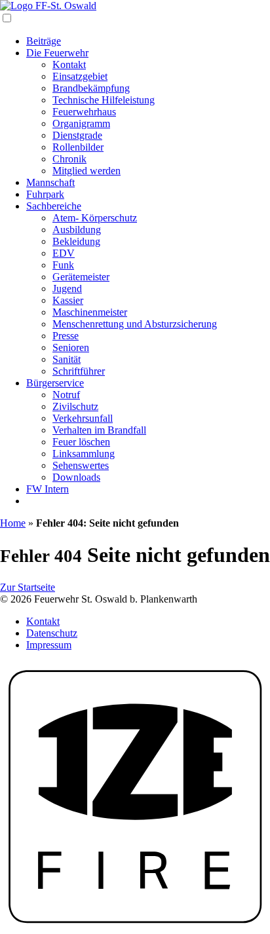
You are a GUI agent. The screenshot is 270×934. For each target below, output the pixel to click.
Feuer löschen (81, 441)
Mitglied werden (86, 170)
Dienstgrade (77, 135)
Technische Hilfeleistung (103, 99)
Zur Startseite (27, 587)
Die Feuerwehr (57, 52)
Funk (63, 265)
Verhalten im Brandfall (99, 430)
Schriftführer (78, 371)
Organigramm (81, 123)
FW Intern (47, 489)
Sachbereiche (53, 206)
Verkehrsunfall (82, 418)
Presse (65, 335)
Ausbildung (76, 229)
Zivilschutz (75, 406)
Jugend (67, 288)
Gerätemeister (80, 276)
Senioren (70, 347)
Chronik (69, 158)
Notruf (66, 394)
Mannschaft (50, 182)
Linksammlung (83, 453)
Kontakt (69, 64)
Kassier (67, 300)
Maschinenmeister (89, 312)
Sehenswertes (80, 465)
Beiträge (43, 41)
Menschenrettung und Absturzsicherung (134, 323)
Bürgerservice (55, 382)
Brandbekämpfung (91, 88)
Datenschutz (51, 633)
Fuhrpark (45, 194)
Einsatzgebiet (79, 76)
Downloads (76, 477)
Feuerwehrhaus (84, 111)
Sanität (66, 359)
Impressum (48, 644)
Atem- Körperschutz (94, 217)
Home (13, 523)
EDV (63, 253)
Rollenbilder (78, 147)
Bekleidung (76, 241)
